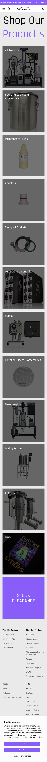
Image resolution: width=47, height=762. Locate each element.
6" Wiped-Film (8, 635)
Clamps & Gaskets (33, 639)
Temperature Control (34, 676)
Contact (29, 693)
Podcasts (6, 693)
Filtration (29, 648)
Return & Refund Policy (32, 715)
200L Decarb (8, 648)
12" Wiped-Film (9, 639)
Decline (22, 750)
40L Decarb (7, 643)
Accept (22, 744)
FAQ (28, 697)
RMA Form (30, 701)
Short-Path (30, 663)
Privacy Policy (36, 737)
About (28, 689)
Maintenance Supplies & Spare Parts (35, 653)
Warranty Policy (32, 710)
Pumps (29, 659)
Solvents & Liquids (33, 667)
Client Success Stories (12, 697)
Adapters (30, 635)
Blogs (5, 689)
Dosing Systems (32, 643)
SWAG (28, 672)
